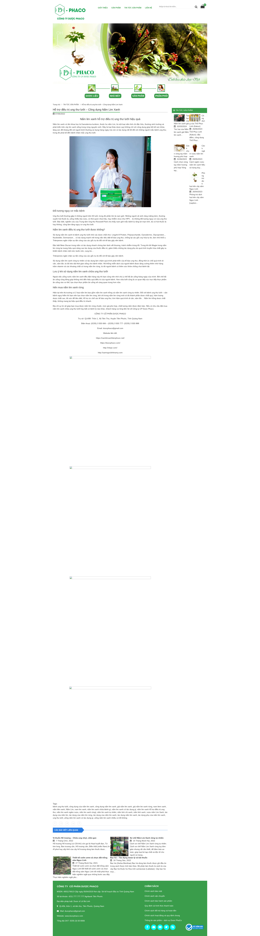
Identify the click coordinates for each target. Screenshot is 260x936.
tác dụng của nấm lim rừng (80, 815)
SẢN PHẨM (138, 96)
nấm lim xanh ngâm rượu (67, 812)
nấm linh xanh (140, 812)
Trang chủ (56, 105)
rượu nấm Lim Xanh (155, 812)
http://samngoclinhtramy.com (110, 353)
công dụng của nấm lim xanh (81, 806)
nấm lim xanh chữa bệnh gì (99, 809)
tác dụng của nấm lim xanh (104, 815)
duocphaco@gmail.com (113, 328)
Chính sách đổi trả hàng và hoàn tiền (160, 911)
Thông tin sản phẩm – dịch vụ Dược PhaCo (163, 920)
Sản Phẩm (116, 8)
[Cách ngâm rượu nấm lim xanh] (194, 148)
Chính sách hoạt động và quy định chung (162, 915)
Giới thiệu (103, 8)
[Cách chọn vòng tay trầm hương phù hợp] (179, 148)
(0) (205, 5)
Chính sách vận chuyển (155, 896)
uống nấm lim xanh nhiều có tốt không (110, 818)
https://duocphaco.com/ (110, 343)
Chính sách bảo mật (153, 891)
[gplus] (153, 927)
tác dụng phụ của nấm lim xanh (151, 815)
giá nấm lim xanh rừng (142, 806)
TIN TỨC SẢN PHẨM (132, 8)
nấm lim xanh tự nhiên (106, 812)
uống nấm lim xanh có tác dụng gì (78, 818)
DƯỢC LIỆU (92, 96)
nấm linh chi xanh (124, 812)
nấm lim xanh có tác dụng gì (124, 809)
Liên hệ (148, 8)
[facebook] (147, 927)
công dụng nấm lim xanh (105, 806)
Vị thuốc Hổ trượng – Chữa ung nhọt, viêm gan (74, 838)
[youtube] (160, 927)
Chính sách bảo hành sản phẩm (158, 901)
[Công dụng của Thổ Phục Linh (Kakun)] (194, 117)
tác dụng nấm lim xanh (127, 815)
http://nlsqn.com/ (110, 348)
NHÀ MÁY (115, 96)
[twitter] (166, 927)
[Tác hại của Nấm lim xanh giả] (179, 117)
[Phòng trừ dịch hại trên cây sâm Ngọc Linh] (194, 177)
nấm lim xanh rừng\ (87, 812)
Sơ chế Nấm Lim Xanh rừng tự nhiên (147, 838)
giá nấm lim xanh (124, 806)
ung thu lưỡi (58, 818)
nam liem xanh (159, 806)
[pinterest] (173, 927)
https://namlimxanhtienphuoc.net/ (110, 338)
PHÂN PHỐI (161, 96)
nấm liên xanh (59, 809)
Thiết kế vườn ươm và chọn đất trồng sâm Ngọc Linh (89, 859)
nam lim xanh (80, 809)
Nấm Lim (70, 809)
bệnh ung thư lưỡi (60, 806)
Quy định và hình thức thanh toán (159, 906)
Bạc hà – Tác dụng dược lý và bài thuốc (128, 858)
